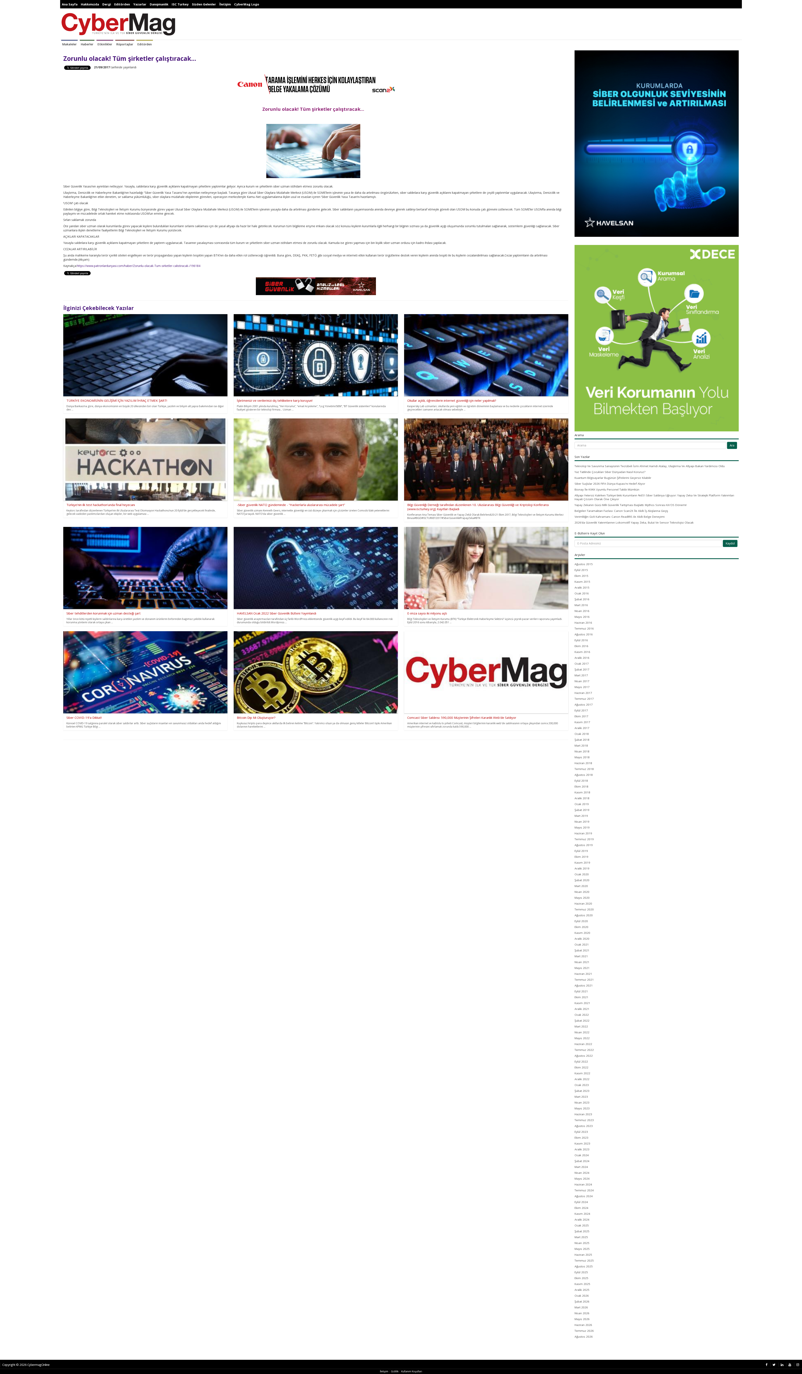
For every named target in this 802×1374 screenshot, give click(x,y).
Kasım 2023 (582, 1143)
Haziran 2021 (583, 974)
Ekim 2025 (581, 1278)
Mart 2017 (581, 675)
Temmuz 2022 (584, 1050)
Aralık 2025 (582, 1290)
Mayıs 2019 (582, 827)
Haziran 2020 (583, 903)
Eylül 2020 (581, 921)
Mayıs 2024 (582, 1178)
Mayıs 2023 (582, 1108)
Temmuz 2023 (584, 1120)
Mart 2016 (581, 605)
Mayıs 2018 (582, 757)
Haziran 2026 (583, 1325)
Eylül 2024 (581, 1202)
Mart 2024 (581, 1167)
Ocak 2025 (582, 1225)
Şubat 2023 (582, 1091)
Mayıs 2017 (582, 687)
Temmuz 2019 (584, 839)
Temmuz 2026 (584, 1331)
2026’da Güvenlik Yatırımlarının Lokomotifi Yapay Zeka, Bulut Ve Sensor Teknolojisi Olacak (634, 522)
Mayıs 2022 (582, 1038)
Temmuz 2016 (584, 628)
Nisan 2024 (582, 1173)
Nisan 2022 (582, 1032)
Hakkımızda (90, 4)
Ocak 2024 (582, 1155)
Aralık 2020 (582, 939)
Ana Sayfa (69, 4)
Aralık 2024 (582, 1219)
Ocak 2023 (582, 1085)
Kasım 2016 (582, 652)
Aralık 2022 (582, 1079)
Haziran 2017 (583, 693)
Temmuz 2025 (584, 1260)
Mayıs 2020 (582, 898)
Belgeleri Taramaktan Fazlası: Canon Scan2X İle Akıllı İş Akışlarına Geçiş (621, 511)
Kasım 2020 (582, 933)
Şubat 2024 (582, 1161)
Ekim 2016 (581, 646)
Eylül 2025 (581, 1272)
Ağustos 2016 (584, 634)
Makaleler (69, 44)
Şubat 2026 (582, 1301)
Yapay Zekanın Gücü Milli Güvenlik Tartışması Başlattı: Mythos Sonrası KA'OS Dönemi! (631, 505)
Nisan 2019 (582, 821)
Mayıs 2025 (582, 1249)
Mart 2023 (581, 1097)
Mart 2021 (581, 956)
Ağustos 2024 (584, 1196)
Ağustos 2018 (584, 775)
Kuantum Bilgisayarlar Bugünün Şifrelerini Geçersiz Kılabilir (613, 478)
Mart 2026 (581, 1307)
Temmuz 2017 (584, 699)
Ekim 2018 (581, 786)
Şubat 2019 (582, 810)
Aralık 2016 (582, 658)
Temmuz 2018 (584, 769)
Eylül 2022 (581, 1061)
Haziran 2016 (583, 623)
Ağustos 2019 (584, 845)
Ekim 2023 (581, 1137)
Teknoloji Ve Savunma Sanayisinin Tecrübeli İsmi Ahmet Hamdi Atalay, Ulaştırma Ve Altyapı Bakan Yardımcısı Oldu (650, 466)
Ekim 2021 (581, 997)
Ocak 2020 (582, 874)
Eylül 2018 (581, 781)
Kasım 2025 (582, 1284)
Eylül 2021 (581, 991)
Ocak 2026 (582, 1296)
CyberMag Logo (246, 4)
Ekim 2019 (581, 857)
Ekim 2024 (581, 1208)
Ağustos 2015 (584, 564)
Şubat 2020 (582, 880)
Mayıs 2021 (582, 968)
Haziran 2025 (583, 1255)
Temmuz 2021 (584, 979)
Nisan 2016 (582, 611)
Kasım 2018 (582, 792)
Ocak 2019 (582, 804)
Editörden (122, 4)
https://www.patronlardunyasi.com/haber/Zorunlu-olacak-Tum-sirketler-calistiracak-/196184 (138, 266)
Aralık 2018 (582, 798)
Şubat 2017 (582, 669)
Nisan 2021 (582, 962)
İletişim (225, 4)
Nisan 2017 (582, 681)
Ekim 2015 (581, 576)
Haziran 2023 (583, 1114)
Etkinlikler (105, 44)
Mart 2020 (581, 886)
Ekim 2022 (581, 1067)
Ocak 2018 (582, 734)
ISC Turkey (180, 4)
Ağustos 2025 (584, 1266)
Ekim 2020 (581, 927)
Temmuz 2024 (584, 1190)
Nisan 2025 (582, 1243)
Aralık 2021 (582, 1009)
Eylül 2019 (581, 851)
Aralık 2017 (582, 728)
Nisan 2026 (582, 1313)
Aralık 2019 (582, 868)
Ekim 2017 (581, 716)
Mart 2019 (581, 816)
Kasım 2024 (582, 1214)
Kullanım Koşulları (411, 1371)
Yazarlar (139, 4)
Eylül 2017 (581, 710)
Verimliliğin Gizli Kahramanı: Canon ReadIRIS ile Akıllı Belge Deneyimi (620, 517)
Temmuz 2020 (584, 909)
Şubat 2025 (582, 1231)
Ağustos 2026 (584, 1336)
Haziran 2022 (583, 1044)
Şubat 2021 (582, 950)
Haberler (87, 44)
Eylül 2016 (581, 640)
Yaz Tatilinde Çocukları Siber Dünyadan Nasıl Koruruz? (610, 472)
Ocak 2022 (582, 1015)
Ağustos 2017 (584, 704)
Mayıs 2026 (582, 1319)
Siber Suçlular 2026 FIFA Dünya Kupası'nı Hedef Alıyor (610, 484)
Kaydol (730, 543)
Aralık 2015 (582, 587)
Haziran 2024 (583, 1184)
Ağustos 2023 (584, 1126)
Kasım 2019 (582, 862)
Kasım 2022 (582, 1073)
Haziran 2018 (583, 763)
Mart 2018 (581, 745)
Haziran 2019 (583, 833)
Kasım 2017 (582, 722)
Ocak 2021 (582, 944)
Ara (732, 445)
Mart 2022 (581, 1026)
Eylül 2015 (581, 570)
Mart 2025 (581, 1237)
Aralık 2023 (582, 1149)
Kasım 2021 (582, 1003)
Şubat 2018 (582, 740)
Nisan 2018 (582, 751)
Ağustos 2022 (584, 1056)
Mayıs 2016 (582, 617)
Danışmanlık (159, 4)
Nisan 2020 (582, 892)
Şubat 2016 (582, 599)
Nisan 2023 (582, 1102)
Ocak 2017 (582, 663)
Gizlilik (394, 1371)
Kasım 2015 (582, 582)
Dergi (106, 4)
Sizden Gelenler (204, 4)
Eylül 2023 (581, 1132)
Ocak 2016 (582, 593)
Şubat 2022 (582, 1020)
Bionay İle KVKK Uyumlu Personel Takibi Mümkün (607, 489)
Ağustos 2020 (584, 915)
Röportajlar (124, 44)
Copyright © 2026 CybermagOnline (26, 1365)
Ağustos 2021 (584, 985)
